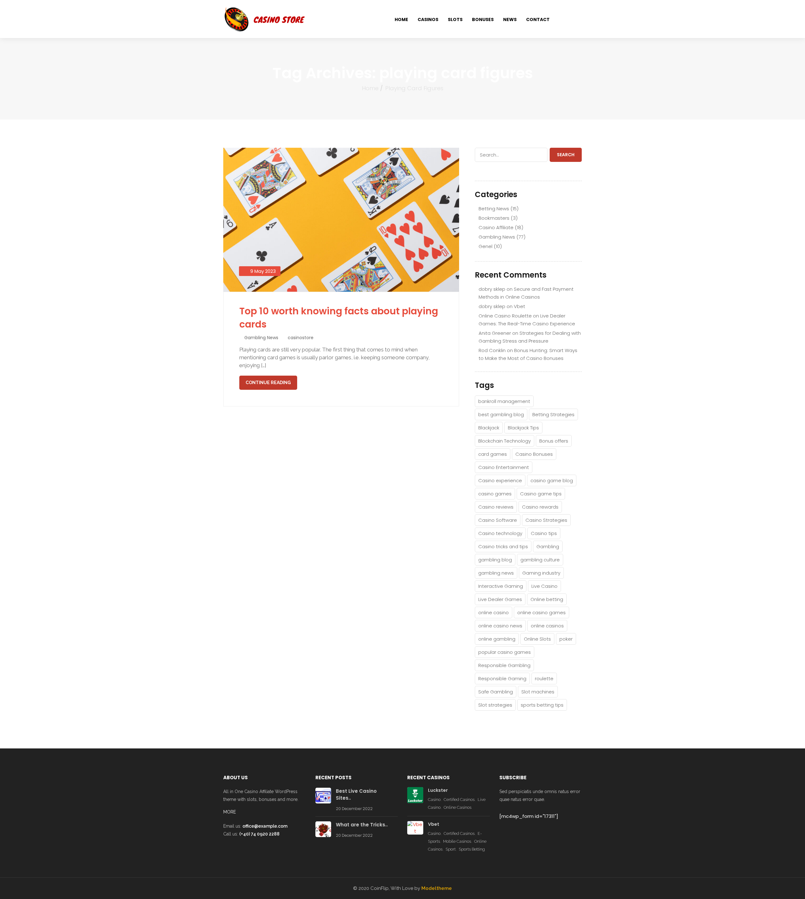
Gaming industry (541, 573)
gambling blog (495, 559)
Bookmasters (494, 218)
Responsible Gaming (502, 678)
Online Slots (537, 639)
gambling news (496, 573)
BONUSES (483, 19)
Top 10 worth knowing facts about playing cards (338, 317)
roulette (544, 678)
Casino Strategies (546, 520)
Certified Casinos (459, 799)
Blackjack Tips (523, 427)
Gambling (547, 546)
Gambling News (261, 337)
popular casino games (504, 652)
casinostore (301, 337)
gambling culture (540, 559)
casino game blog (551, 480)
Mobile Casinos (457, 841)
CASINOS (428, 19)
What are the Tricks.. (362, 824)
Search (566, 155)
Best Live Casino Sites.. (356, 795)
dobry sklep (492, 289)
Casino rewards (540, 507)
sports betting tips (542, 705)
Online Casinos (457, 807)
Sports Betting (472, 849)
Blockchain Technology (504, 441)
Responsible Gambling (504, 665)
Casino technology (500, 533)
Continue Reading (268, 382)
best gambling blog (501, 414)
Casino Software (497, 520)
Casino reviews (496, 507)
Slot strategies (495, 705)
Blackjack (488, 427)
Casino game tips (541, 493)
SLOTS (455, 19)
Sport (451, 849)
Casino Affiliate (496, 227)
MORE (229, 811)
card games (492, 454)
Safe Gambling (495, 691)
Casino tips (544, 533)
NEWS (510, 19)
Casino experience (500, 480)
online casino (493, 612)
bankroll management (504, 401)
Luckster (438, 790)
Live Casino (544, 586)
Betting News (494, 208)
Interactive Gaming (500, 586)
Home (370, 88)
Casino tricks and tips (503, 546)
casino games (495, 493)
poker (566, 639)
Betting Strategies (553, 414)
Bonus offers (553, 441)
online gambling (496, 639)
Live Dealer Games (500, 599)
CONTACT (538, 19)
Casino (434, 799)
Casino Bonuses (534, 454)
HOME (401, 19)
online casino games (541, 612)
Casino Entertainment (503, 467)
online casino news (500, 625)
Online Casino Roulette (505, 315)
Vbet (519, 306)
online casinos (547, 625)
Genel (485, 246)
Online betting (546, 599)
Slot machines (537, 691)
